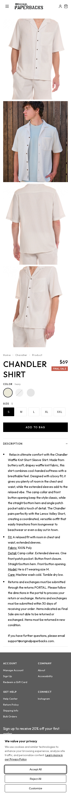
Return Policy (11, 704)
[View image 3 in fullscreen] (35, 224)
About (41, 670)
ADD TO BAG (36, 427)
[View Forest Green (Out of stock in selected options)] (19, 392)
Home (7, 355)
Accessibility (45, 676)
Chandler (21, 355)
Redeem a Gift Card (15, 682)
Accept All (36, 769)
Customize (35, 788)
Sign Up (7, 676)
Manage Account (13, 670)
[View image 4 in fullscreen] (35, 306)
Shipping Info (10, 710)
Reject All (35, 778)
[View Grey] (31, 392)
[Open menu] (7, 6)
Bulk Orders (10, 716)
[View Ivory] (8, 392)
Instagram (44, 698)
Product (37, 355)
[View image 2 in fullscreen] (35, 141)
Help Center (10, 698)
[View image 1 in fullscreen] (35, 59)
